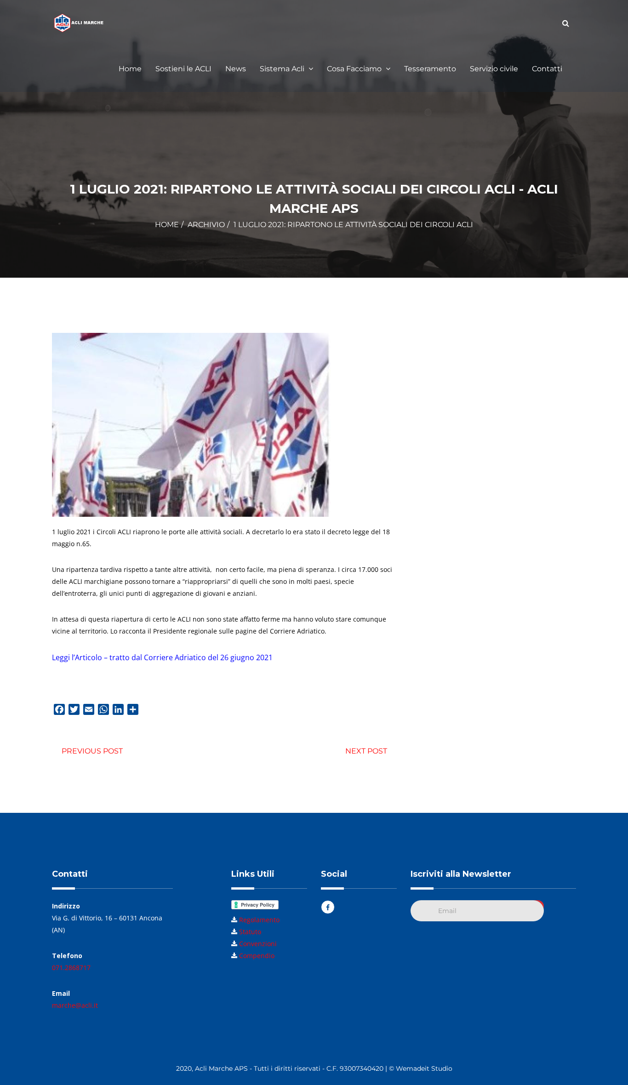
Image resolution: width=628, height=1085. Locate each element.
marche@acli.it (75, 1005)
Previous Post (92, 751)
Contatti (547, 68)
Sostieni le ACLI (183, 68)
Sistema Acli (283, 68)
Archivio (206, 224)
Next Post (366, 751)
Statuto (250, 931)
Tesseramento (430, 68)
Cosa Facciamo (355, 68)
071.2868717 (71, 967)
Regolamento (259, 919)
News (235, 68)
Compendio (256, 955)
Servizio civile (494, 68)
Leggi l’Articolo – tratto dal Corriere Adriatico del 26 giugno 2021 (162, 657)
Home (130, 68)
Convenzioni (258, 943)
